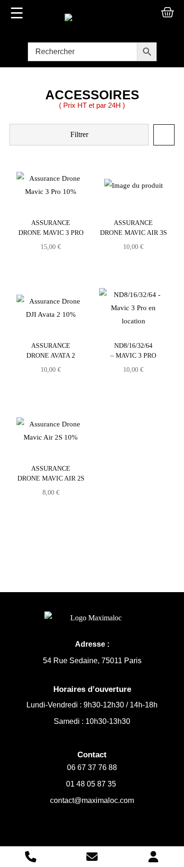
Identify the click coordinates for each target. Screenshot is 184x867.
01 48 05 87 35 (92, 784)
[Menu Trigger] (17, 12)
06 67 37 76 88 (92, 767)
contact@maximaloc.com (92, 800)
